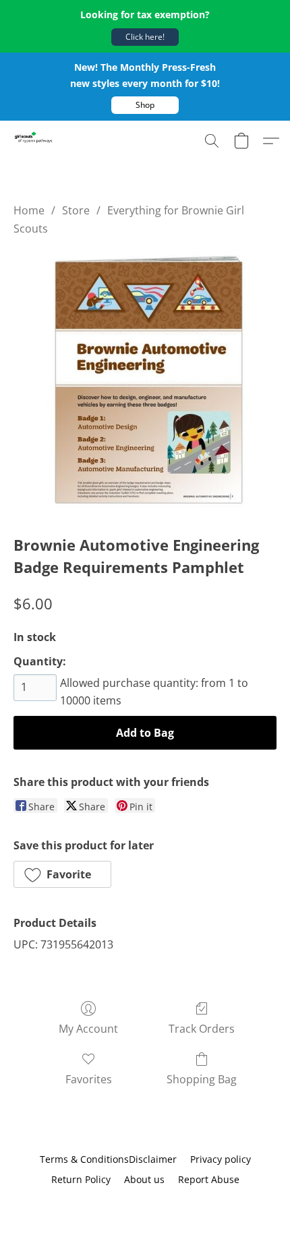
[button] (145, 37)
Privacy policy (220, 1159)
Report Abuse (208, 1179)
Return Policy (81, 1179)
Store (76, 210)
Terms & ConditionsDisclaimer (108, 1159)
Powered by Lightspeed (145, 1203)
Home (29, 210)
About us (144, 1179)
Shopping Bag (202, 1079)
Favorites (88, 1079)
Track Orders (202, 1028)
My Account (88, 1028)
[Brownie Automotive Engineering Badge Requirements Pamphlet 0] (145, 382)
